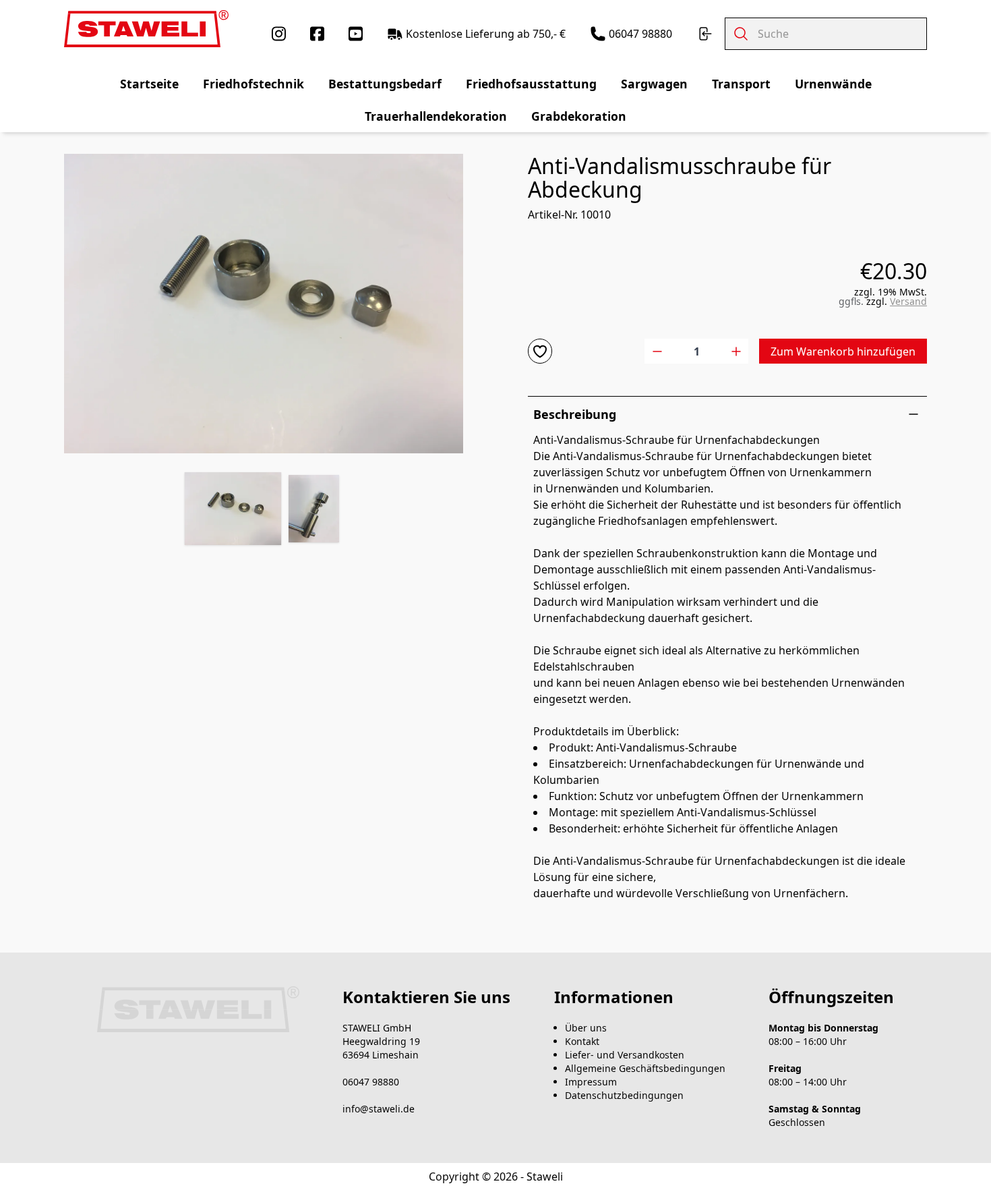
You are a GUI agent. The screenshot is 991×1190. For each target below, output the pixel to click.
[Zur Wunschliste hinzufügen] (540, 351)
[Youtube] (355, 34)
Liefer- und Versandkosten (624, 1054)
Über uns (586, 1027)
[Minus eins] (656, 351)
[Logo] (146, 28)
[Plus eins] (735, 351)
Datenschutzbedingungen (624, 1095)
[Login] (704, 34)
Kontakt (582, 1041)
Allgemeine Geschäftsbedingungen (645, 1068)
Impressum (591, 1081)
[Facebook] (317, 34)
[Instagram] (279, 34)
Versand (908, 301)
